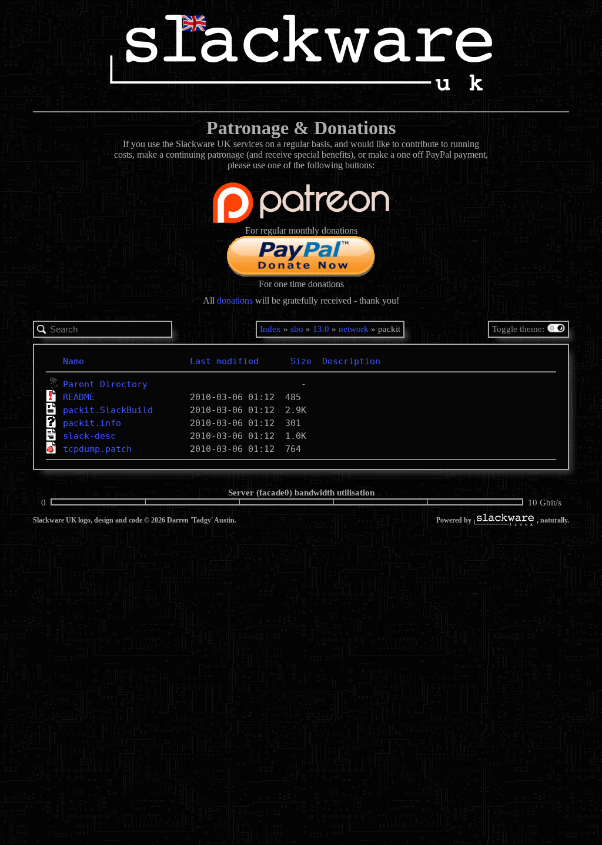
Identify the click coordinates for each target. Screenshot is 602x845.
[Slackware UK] (301, 54)
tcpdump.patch (97, 449)
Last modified (224, 361)
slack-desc (89, 436)
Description (351, 361)
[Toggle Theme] (557, 329)
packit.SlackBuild (108, 410)
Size (301, 361)
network (354, 329)
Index (270, 329)
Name (73, 361)
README (79, 397)
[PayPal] (301, 273)
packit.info (92, 423)
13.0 (321, 329)
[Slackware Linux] (504, 521)
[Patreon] (301, 220)
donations (235, 300)
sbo (296, 329)
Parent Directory (105, 384)
